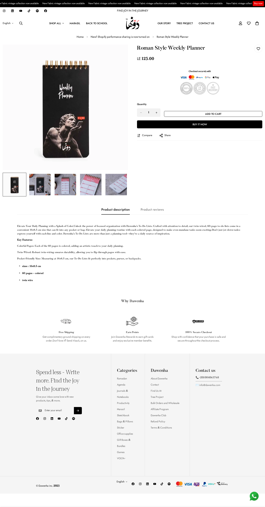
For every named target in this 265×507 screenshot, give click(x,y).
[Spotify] (37, 10)
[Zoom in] (120, 52)
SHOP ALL (55, 23)
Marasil (75, 23)
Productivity (123, 403)
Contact (155, 385)
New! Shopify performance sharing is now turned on (120, 37)
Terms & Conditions (161, 428)
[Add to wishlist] (258, 49)
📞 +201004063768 (207, 378)
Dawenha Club (158, 416)
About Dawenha (159, 379)
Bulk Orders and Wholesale (165, 403)
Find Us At (156, 391)
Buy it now (200, 124)
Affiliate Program (160, 409)
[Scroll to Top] (258, 487)
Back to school (96, 23)
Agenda (121, 385)
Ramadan (122, 379)
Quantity (142, 104)
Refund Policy (158, 422)
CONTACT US (206, 23)
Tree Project (157, 397)
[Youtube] (20, 10)
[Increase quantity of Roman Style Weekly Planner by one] (156, 113)
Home (80, 37)
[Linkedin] (12, 10)
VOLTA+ (121, 458)
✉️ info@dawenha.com (208, 385)
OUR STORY (164, 23)
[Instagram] (4, 10)
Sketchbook (123, 416)
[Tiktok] (29, 10)
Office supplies (125, 434)
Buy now (258, 3)
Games (121, 452)
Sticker (120, 428)
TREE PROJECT (184, 23)
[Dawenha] (132, 23)
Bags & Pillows (125, 422)
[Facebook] (45, 10)
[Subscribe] (78, 410)
